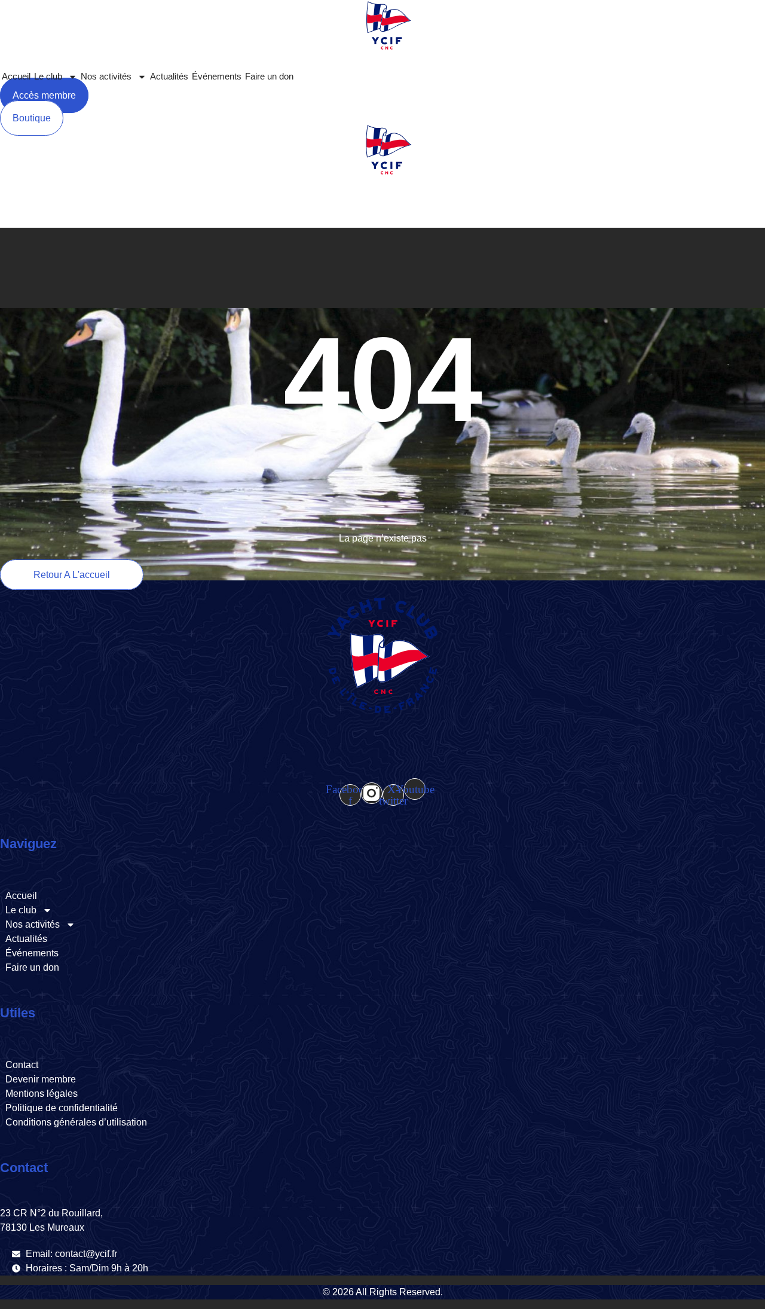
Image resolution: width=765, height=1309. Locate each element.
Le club (48, 76)
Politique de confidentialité (61, 1108)
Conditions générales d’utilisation (76, 1122)
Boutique (245, 214)
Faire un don (269, 76)
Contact (21, 1065)
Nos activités (106, 76)
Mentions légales (41, 1093)
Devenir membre (40, 1079)
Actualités (169, 76)
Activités (97, 214)
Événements (216, 76)
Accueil (16, 76)
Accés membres (349, 214)
